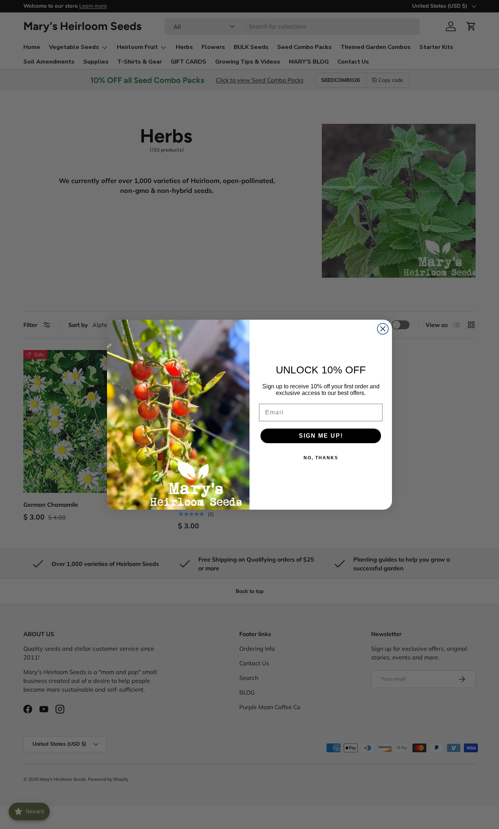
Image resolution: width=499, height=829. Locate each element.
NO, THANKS (321, 457)
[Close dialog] (382, 328)
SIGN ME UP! (321, 436)
